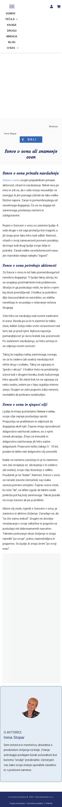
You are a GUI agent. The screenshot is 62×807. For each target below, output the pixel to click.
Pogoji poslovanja (17, 803)
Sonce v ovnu (11, 180)
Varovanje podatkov (35, 803)
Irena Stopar (14, 737)
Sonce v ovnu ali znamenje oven (31, 154)
